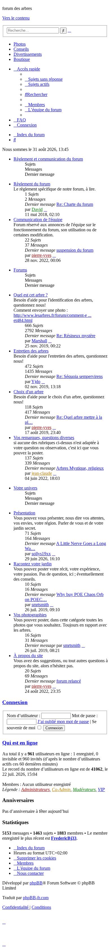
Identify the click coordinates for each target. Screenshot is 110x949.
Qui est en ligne (20, 743)
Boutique (22, 59)
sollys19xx (41, 553)
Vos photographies (30, 614)
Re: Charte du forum (74, 204)
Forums (20, 270)
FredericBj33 (63, 838)
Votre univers (25, 488)
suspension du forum (74, 250)
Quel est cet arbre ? (31, 294)
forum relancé (68, 681)
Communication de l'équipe (38, 219)
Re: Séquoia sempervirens (79, 376)
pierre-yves (41, 255)
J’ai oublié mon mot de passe (63, 721)
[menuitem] (44, 79)
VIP (101, 789)
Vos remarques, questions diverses (44, 437)
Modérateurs (84, 789)
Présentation (24, 512)
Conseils (21, 49)
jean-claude (42, 473)
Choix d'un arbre (28, 391)
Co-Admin (61, 789)
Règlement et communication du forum (48, 159)
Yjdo (35, 381)
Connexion (15, 702)
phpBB (36, 882)
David (37, 209)
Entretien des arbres (31, 351)
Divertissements (28, 54)
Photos (20, 44)
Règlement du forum (32, 183)
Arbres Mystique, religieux (80, 468)
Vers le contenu (16, 18)
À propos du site (28, 655)
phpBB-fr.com (36, 897)
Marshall (39, 340)
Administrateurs (35, 789)
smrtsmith (40, 604)
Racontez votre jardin (33, 563)
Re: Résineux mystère (75, 335)
